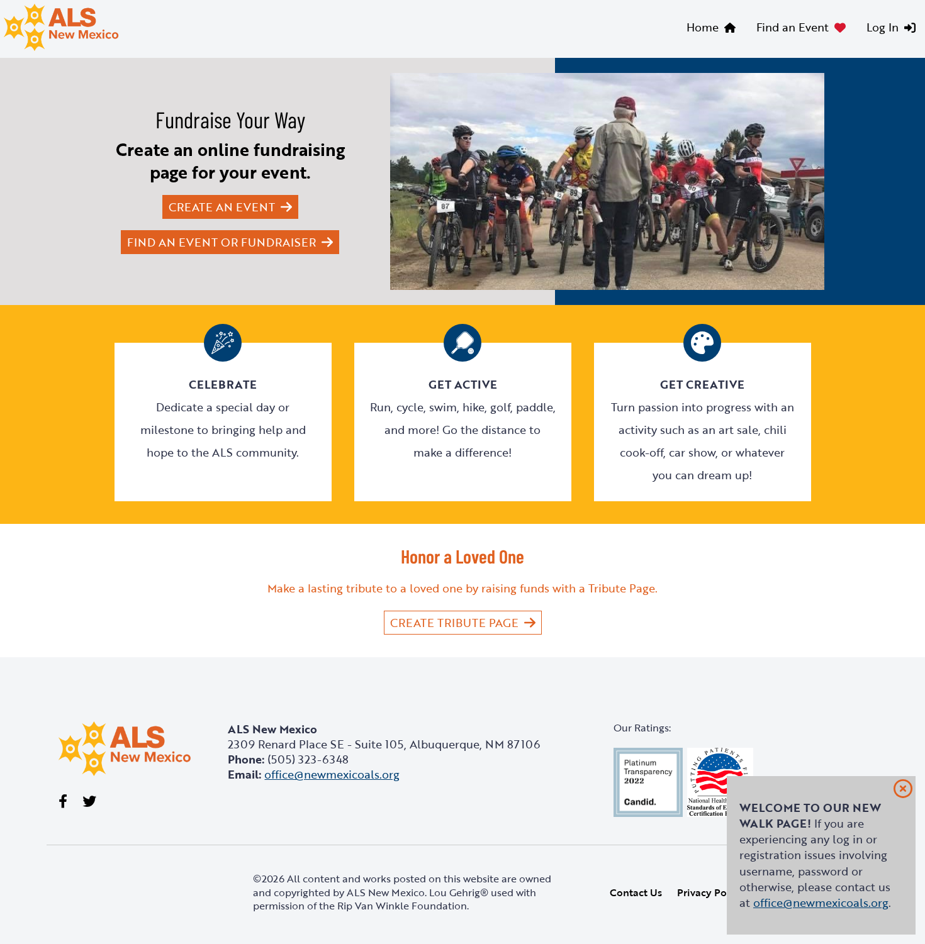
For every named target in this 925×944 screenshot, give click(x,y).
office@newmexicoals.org (821, 902)
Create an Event (222, 207)
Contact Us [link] (636, 892)
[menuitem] (714, 28)
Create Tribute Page (454, 622)
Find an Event (792, 27)
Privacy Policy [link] (710, 892)
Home (703, 27)
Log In (882, 27)
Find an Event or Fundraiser (221, 242)
